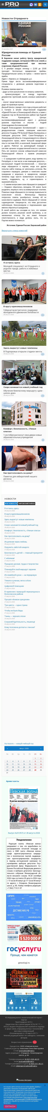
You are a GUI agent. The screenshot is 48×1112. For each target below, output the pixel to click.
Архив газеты (12, 781)
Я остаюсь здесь (11, 263)
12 (18, 764)
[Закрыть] (45, 1085)
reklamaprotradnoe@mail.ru (26, 1066)
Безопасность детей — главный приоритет (23, 553)
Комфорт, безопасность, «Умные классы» (22, 530)
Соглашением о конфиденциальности (28, 1099)
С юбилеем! (9, 558)
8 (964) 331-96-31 (36, 1064)
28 (30, 770)
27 (24, 770)
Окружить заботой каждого (16, 547)
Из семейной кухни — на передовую (20, 575)
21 (30, 767)
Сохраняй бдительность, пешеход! (19, 622)
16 (41, 764)
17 (7, 767)
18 (13, 767)
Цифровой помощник (14, 586)
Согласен (10, 1106)
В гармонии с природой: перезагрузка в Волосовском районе (22, 592)
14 (30, 764)
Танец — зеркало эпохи (14, 616)
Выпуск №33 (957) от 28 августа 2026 (24, 833)
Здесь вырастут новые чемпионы (20, 348)
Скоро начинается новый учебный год (23, 387)
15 (35, 764)
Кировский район (27, 503)
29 (35, 770)
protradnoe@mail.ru (26, 1051)
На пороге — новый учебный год (18, 743)
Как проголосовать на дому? (17, 473)
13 (24, 764)
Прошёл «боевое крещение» (17, 599)
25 (13, 770)
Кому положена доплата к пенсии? (19, 627)
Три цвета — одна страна (15, 605)
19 (18, 767)
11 (13, 764)
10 (7, 764)
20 (24, 767)
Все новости (11, 503)
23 (41, 767)
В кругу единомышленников (17, 306)
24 (7, 770)
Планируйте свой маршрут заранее (20, 569)
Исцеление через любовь (15, 541)
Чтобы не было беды (13, 610)
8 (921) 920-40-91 (32, 1059)
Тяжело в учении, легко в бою (17, 580)
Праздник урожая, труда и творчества (21, 564)
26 (18, 770)
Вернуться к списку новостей (14, 230)
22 (35, 767)
